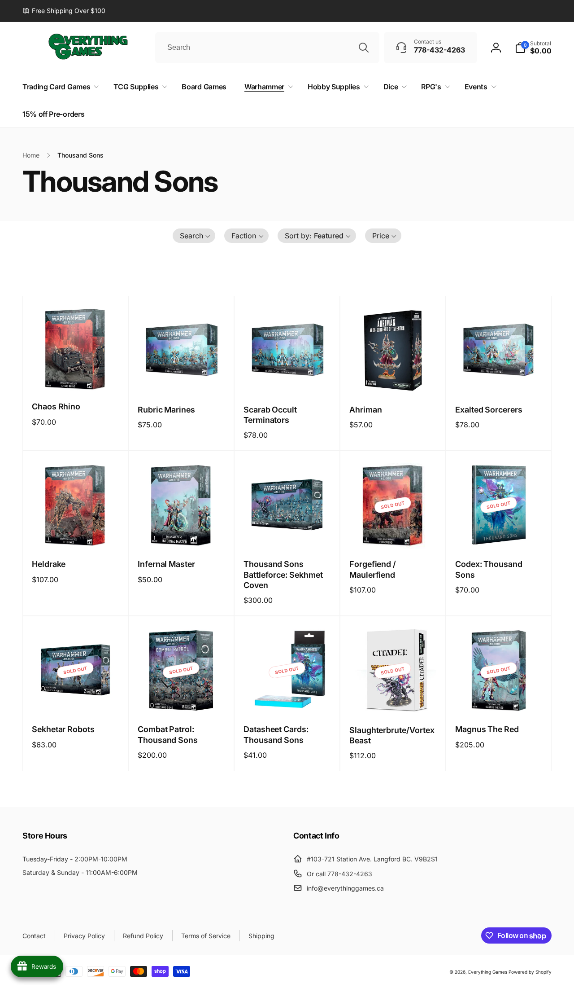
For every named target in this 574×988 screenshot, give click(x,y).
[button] (533, 47)
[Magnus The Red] (499, 698)
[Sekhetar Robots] (76, 698)
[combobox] (267, 47)
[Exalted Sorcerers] (499, 379)
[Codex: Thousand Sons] (499, 533)
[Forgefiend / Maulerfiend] (393, 533)
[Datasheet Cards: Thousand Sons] (287, 698)
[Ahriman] (393, 379)
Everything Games (487, 972)
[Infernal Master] (181, 533)
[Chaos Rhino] (76, 376)
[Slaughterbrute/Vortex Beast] (393, 699)
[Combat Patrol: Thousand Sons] (181, 698)
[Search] (364, 48)
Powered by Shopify (530, 972)
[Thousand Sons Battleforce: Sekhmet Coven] (287, 533)
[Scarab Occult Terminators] (287, 379)
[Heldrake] (76, 533)
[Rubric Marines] (181, 379)
